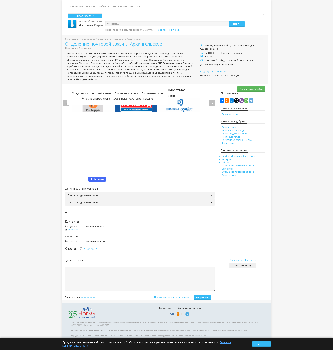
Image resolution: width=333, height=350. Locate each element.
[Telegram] (251, 100)
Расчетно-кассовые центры (237, 139)
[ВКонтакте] (222, 100)
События (104, 6)
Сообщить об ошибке (251, 88)
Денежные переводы (233, 130)
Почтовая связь (87, 39)
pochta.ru (210, 56)
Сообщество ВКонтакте (242, 259)
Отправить (202, 297)
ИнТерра (226, 159)
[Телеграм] (188, 314)
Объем (225, 162)
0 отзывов (220, 71)
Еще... (139, 6)
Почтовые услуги (231, 136)
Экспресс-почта (230, 127)
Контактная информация (189, 308)
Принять (261, 343)
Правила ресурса (166, 308)
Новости (91, 6)
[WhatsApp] (246, 100)
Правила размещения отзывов (171, 297)
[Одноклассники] (227, 100)
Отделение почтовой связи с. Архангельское (113, 44)
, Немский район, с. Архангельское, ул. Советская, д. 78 (227, 47)
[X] (236, 100)
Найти (236, 23)
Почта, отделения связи (83, 195)
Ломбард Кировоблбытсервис (238, 156)
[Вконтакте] (173, 314)
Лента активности (122, 6)
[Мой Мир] (232, 100)
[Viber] (241, 100)
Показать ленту (242, 265)
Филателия (228, 143)
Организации (75, 6)
